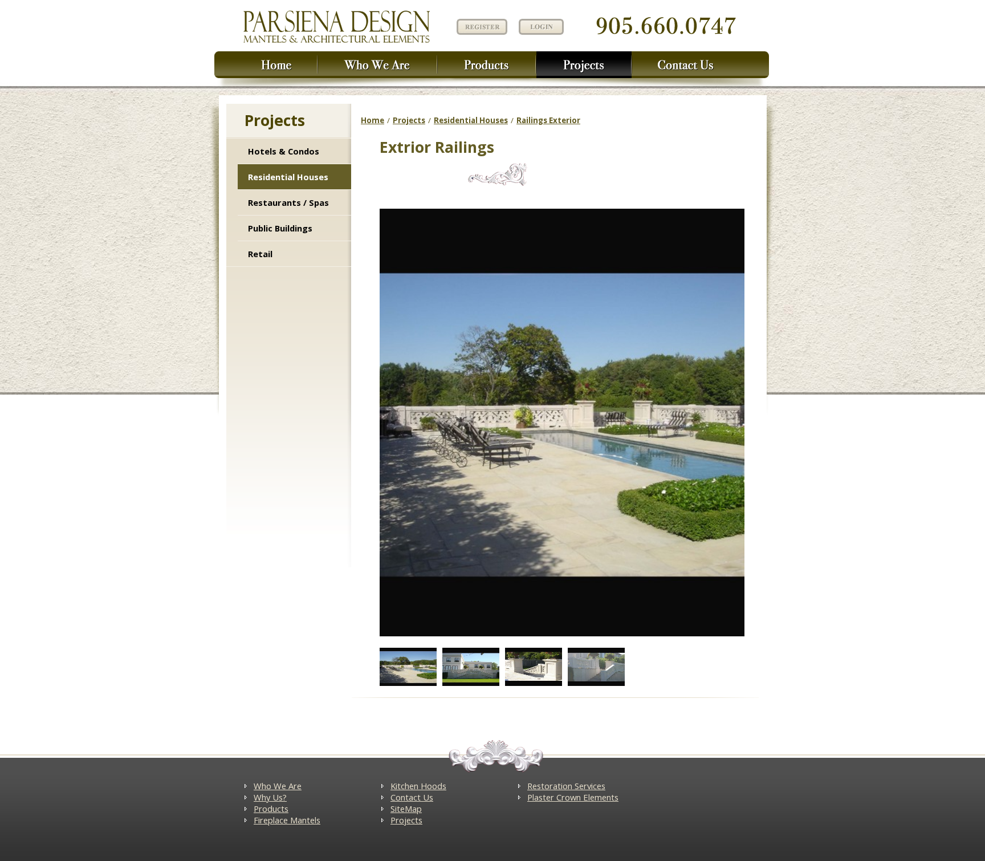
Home (372, 120)
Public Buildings (280, 228)
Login (541, 27)
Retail (260, 253)
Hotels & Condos (283, 151)
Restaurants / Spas (288, 202)
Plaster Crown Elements (572, 797)
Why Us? (270, 797)
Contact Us (411, 797)
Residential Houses (288, 176)
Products (271, 808)
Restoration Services (566, 785)
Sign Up (480, 26)
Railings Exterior (548, 120)
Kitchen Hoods (418, 785)
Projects (409, 120)
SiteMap (406, 808)
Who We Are (278, 785)
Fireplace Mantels (287, 820)
